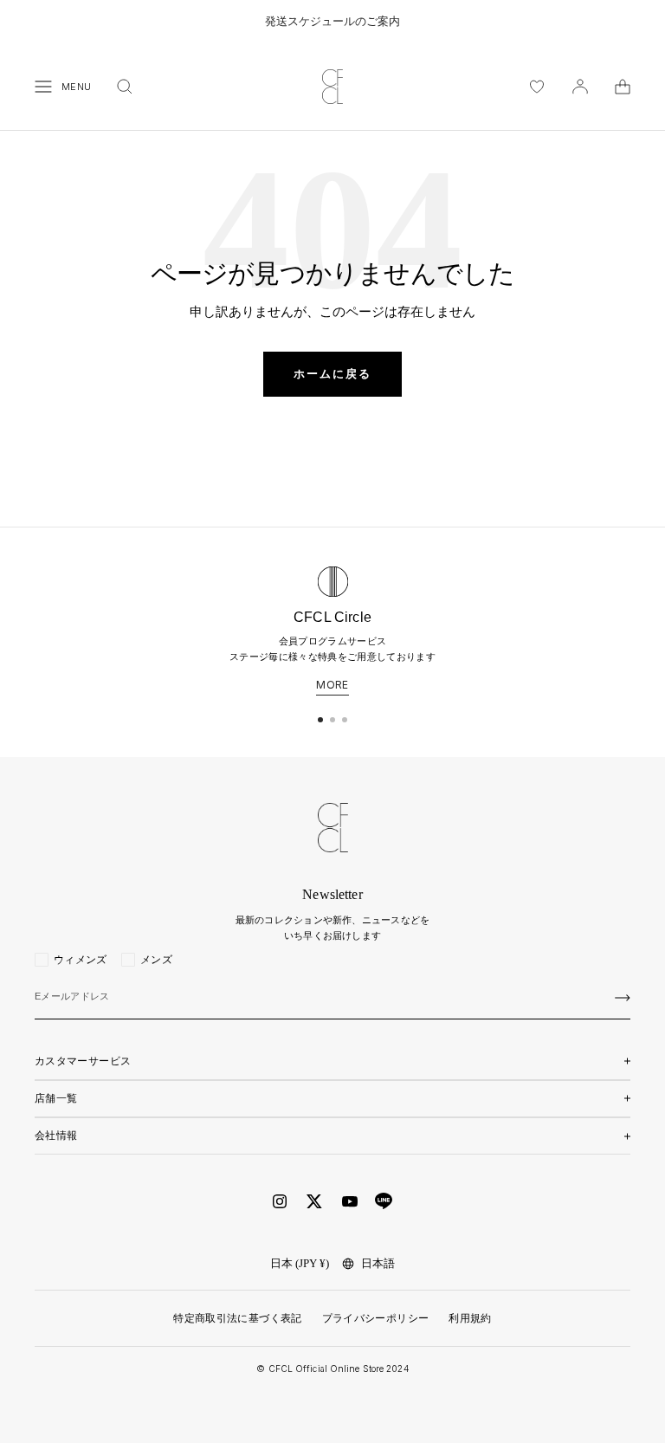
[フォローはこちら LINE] (383, 1201)
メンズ (156, 960)
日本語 (378, 1263)
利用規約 (470, 1318)
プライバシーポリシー (375, 1318)
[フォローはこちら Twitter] (314, 1201)
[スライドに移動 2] (332, 719)
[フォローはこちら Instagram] (280, 1201)
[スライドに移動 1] (320, 719)
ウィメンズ (80, 960)
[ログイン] (580, 86)
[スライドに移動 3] (344, 719)
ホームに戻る (332, 373)
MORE (332, 685)
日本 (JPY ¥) (299, 1263)
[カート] (622, 86)
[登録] (622, 998)
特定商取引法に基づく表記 (237, 1318)
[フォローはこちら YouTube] (350, 1201)
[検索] (124, 86)
